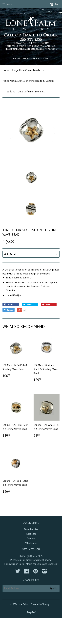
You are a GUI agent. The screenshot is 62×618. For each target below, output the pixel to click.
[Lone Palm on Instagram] (44, 572)
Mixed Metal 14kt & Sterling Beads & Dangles (28, 80)
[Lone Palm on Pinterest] (35, 572)
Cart (57, 4)
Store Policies (31, 529)
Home (5, 70)
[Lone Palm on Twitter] (17, 572)
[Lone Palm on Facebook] (26, 572)
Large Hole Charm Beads (26, 70)
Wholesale (31, 543)
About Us (31, 533)
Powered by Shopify (40, 604)
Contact (31, 538)
